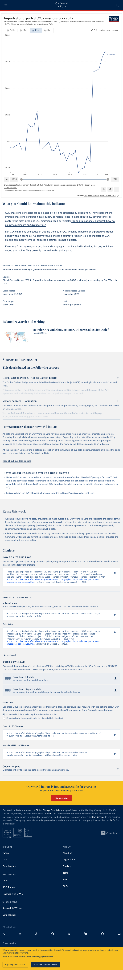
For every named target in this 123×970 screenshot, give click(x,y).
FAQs (112, 820)
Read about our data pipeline (17, 461)
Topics (6, 853)
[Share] (110, 189)
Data (5, 860)
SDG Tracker (9, 887)
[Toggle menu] (6, 5)
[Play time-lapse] (6, 179)
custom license (96, 817)
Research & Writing (12, 908)
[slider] (21, 179)
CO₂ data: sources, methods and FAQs (100, 196)
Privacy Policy (25, 957)
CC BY (51, 190)
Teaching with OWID (13, 894)
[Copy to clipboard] (111, 573)
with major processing (89, 280)
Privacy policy (9, 943)
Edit (106, 30)
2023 (115, 179)
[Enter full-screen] (116, 189)
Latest (5, 880)
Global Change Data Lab (48, 810)
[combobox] (117, 5)
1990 (14, 179)
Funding (67, 866)
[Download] (103, 189)
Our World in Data (61, 5)
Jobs (65, 880)
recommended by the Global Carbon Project (56, 481)
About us (67, 853)
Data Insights (9, 866)
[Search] (117, 5)
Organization (69, 860)
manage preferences (43, 957)
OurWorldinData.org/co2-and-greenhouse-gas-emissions (26, 190)
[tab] (10, 30)
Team (65, 873)
